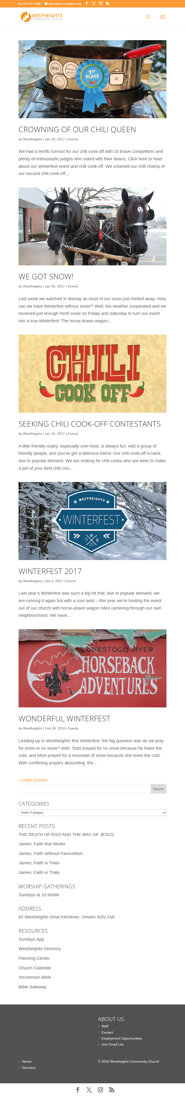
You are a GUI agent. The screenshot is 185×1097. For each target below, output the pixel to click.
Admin (27, 1061)
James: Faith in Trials (39, 862)
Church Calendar (35, 968)
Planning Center (34, 958)
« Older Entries (33, 780)
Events (73, 139)
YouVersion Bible (35, 977)
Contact (107, 1032)
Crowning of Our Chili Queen (77, 129)
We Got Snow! (46, 276)
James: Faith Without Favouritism (51, 853)
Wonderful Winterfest (64, 718)
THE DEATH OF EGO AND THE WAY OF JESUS (66, 834)
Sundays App (31, 939)
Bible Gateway (32, 987)
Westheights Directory (40, 948)
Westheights (32, 139)
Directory (29, 1068)
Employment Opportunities (121, 1038)
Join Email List (112, 1044)
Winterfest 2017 (50, 571)
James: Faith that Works (42, 843)
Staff (104, 1026)
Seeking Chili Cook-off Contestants (90, 423)
